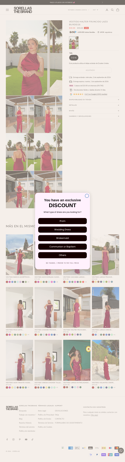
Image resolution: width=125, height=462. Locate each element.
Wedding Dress (62, 229)
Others (62, 255)
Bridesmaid (62, 238)
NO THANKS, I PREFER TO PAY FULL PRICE (62, 263)
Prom (62, 221)
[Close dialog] (87, 196)
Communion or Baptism (62, 246)
